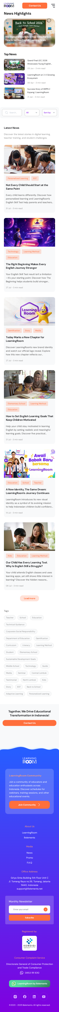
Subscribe (46, 909)
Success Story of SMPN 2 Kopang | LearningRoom (38, 91)
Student (10, 652)
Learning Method (31, 251)
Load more (29, 598)
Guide (45, 666)
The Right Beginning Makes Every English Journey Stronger (26, 266)
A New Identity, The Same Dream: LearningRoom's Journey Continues (27, 491)
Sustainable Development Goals (21, 659)
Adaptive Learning (14, 693)
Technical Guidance (15, 624)
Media (38, 330)
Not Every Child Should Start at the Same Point (27, 186)
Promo (29, 857)
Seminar (22, 673)
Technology (13, 251)
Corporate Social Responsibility (20, 631)
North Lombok (29, 680)
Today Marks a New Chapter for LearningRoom (25, 339)
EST (35, 178)
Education (12, 257)
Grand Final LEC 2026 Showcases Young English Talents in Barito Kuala (39, 62)
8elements (29, 837)
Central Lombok (39, 673)
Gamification (14, 330)
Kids (10, 555)
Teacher (37, 482)
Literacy (26, 645)
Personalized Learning (18, 178)
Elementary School (16, 403)
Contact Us (35, 5)
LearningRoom (29, 832)
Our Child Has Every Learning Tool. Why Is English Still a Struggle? (26, 564)
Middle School (12, 666)
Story (27, 330)
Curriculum (11, 645)
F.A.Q (29, 862)
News (29, 852)
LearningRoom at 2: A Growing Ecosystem (41, 76)
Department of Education (18, 638)
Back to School (33, 687)
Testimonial (11, 680)
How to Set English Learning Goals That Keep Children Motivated (29, 418)
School (26, 482)
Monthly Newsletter (20, 901)
